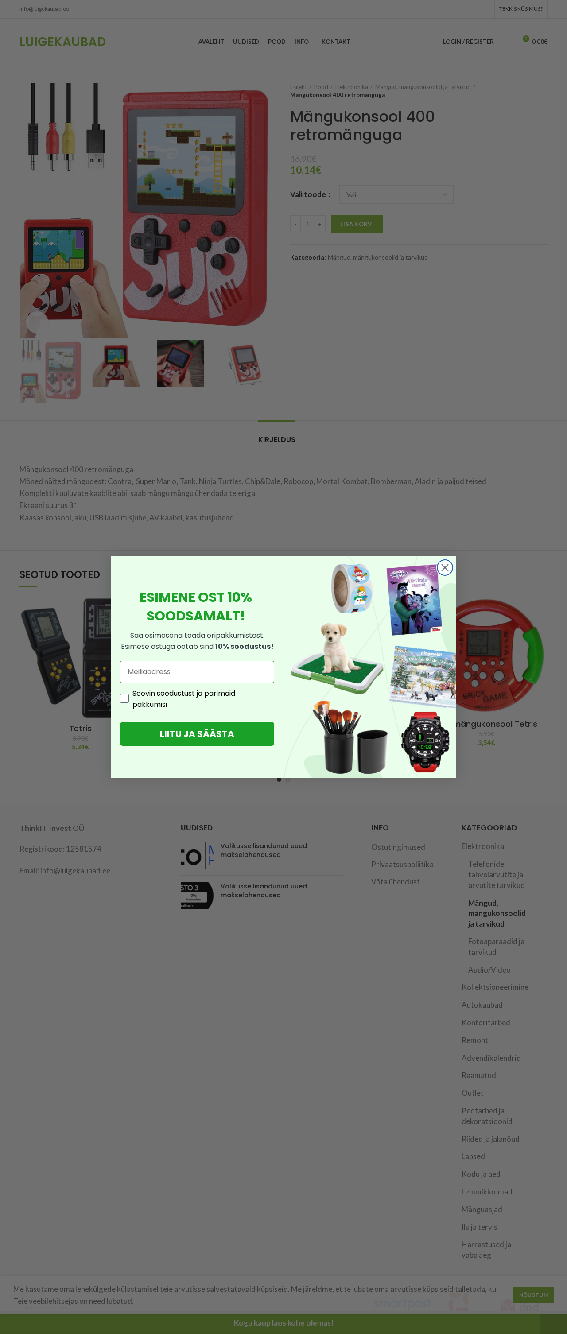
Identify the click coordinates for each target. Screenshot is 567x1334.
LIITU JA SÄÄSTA (197, 734)
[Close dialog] (445, 567)
